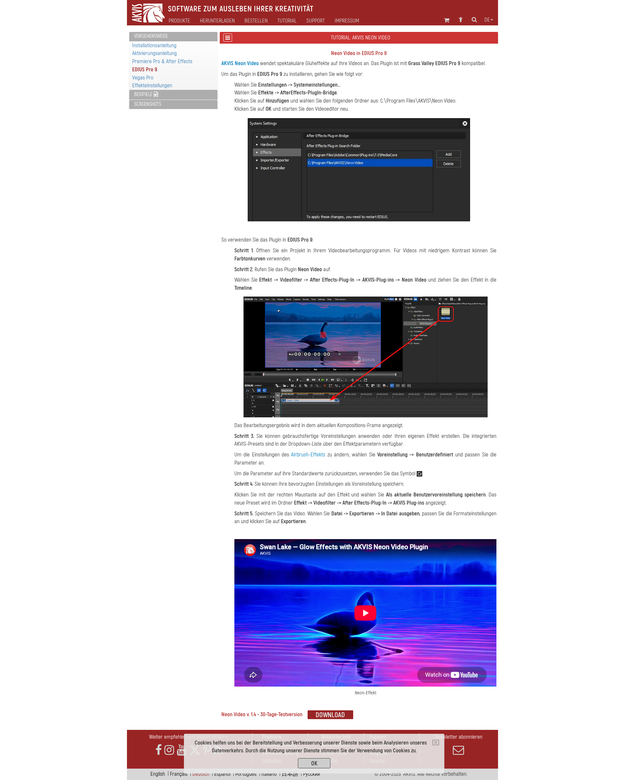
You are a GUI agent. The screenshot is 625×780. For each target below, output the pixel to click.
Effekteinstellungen (152, 85)
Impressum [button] (347, 21)
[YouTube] (182, 750)
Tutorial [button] (287, 21)
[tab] (173, 36)
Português (246, 774)
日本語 (290, 774)
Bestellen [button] (256, 21)
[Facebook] (158, 750)
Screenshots (147, 104)
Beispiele (144, 94)
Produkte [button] (179, 21)
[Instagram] (169, 750)
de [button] (487, 20)
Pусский (311, 774)
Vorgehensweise (151, 36)
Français (179, 774)
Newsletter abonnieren (458, 736)
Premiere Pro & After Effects (162, 61)
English (157, 774)
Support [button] (315, 21)
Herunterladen (217, 21)
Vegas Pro (142, 77)
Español (222, 774)
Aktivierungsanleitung (154, 53)
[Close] (435, 742)
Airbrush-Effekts (308, 454)
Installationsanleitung (154, 45)
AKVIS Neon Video (240, 63)
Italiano (269, 774)
